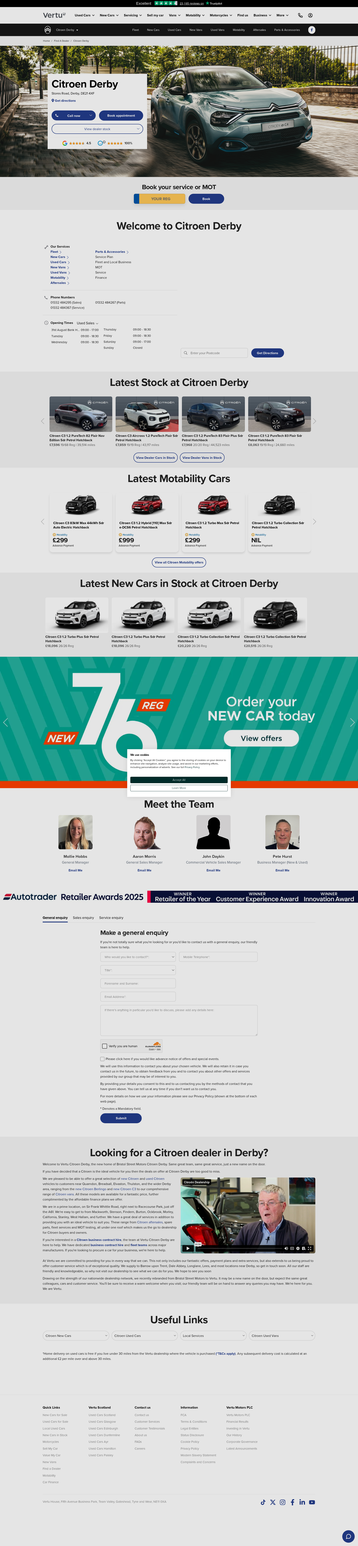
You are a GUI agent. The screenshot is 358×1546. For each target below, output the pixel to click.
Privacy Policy (192, 767)
